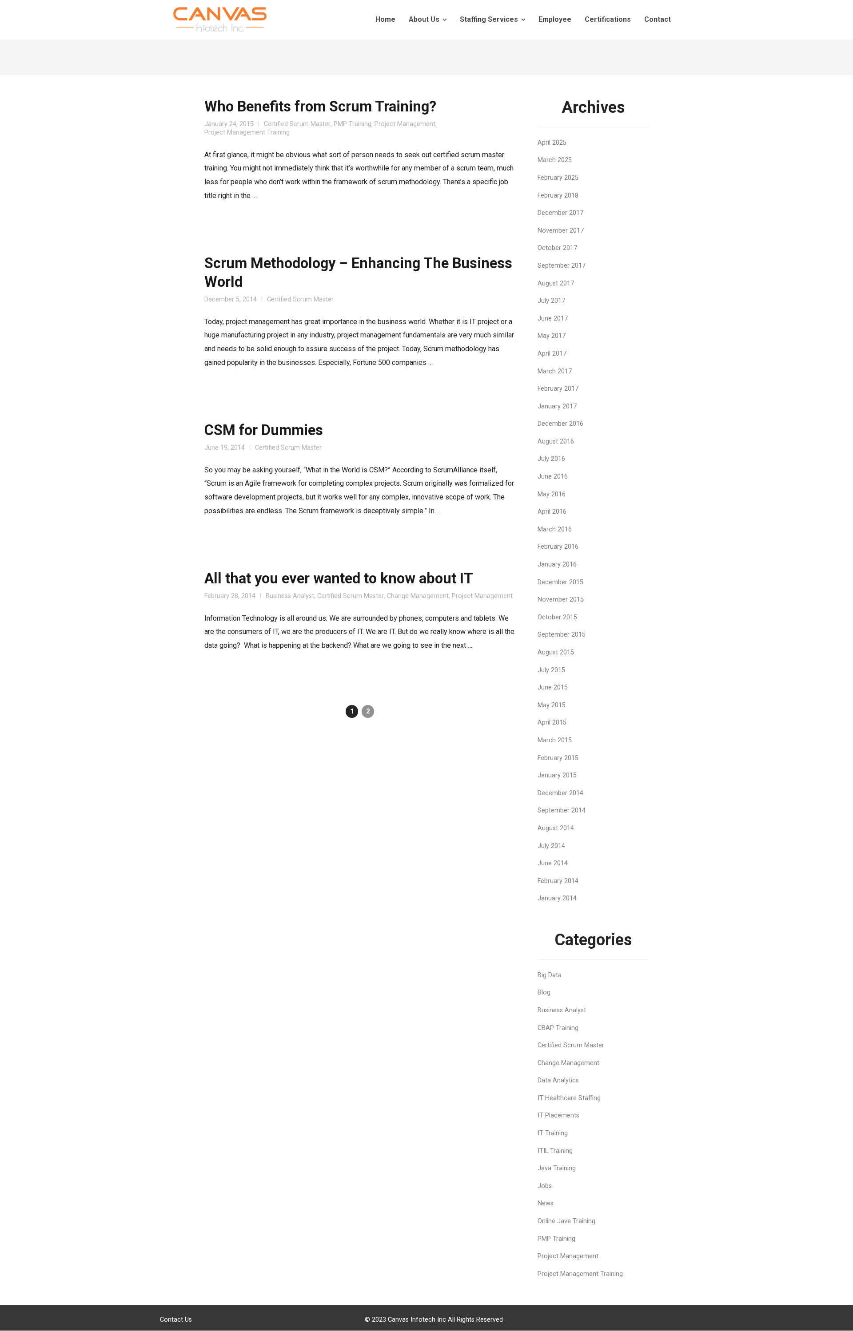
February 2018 (558, 195)
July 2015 (551, 670)
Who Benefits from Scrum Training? (320, 106)
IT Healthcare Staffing (569, 1098)
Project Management (405, 124)
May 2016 (552, 494)
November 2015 (561, 599)
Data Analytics (558, 1080)
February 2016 (558, 547)
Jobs (545, 1186)
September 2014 (562, 810)
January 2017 (557, 406)
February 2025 (558, 178)
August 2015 (556, 652)
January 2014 (557, 898)
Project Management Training (247, 132)
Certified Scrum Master (297, 124)
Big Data (550, 975)
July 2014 (551, 846)
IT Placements (558, 1115)
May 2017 (552, 336)
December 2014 (560, 793)
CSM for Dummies (263, 430)
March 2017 (555, 371)
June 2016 (553, 476)
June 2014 (553, 863)
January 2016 (557, 564)
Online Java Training (566, 1221)
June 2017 (553, 318)
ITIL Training (555, 1151)
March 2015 (555, 740)
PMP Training (352, 124)
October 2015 (557, 617)
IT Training (553, 1133)
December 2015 (560, 582)
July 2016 (551, 459)
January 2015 (557, 775)
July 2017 (551, 301)
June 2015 (553, 687)
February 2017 (558, 388)
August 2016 (556, 441)
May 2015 (552, 705)
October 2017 (557, 248)
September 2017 (562, 265)
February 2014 (558, 881)
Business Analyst (290, 596)
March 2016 (555, 529)
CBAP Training (558, 1028)
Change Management (418, 596)
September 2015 (562, 634)
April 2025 (552, 143)
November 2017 (561, 230)
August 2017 (556, 283)
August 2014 (556, 828)
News (546, 1203)
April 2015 (552, 722)
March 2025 (555, 160)
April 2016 (552, 511)
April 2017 (552, 353)
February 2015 (558, 758)
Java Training (557, 1168)
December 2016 (560, 424)
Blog (544, 992)
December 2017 (560, 213)
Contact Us (176, 1319)
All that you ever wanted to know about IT (338, 578)
